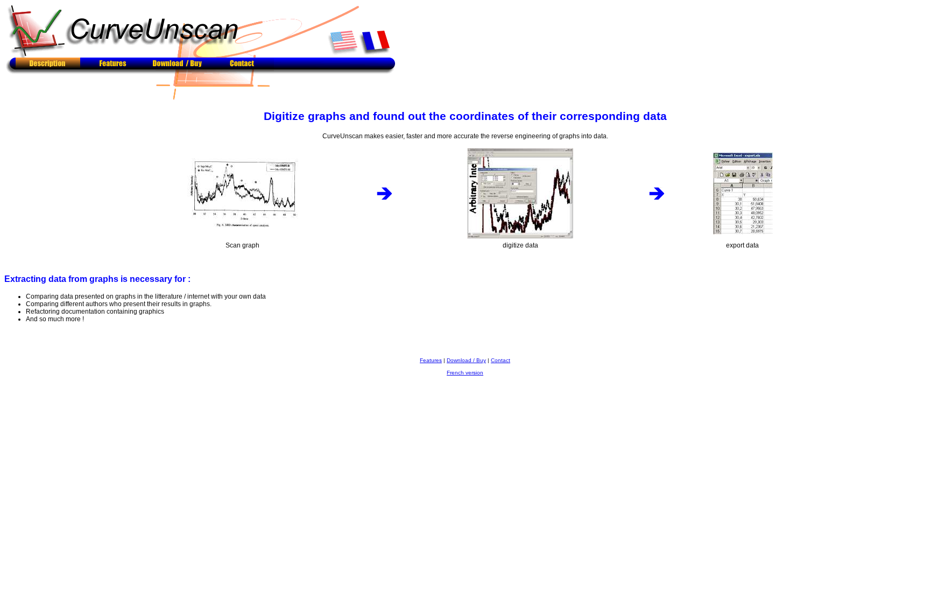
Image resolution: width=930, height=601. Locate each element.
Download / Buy (466, 360)
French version (465, 373)
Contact (500, 360)
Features (431, 360)
